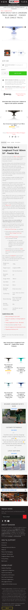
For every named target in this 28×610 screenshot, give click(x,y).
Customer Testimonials (7, 554)
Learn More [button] (17, 605)
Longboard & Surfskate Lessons (9, 584)
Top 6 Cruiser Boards (7, 572)
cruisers (22, 529)
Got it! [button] (7, 608)
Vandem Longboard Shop (7, 588)
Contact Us (4, 542)
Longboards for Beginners (8, 570)
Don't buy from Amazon (7, 577)
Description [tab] (3, 142)
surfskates (4, 530)
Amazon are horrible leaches (14, 596)
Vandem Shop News (6, 568)
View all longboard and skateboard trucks (15, 327)
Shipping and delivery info (11, 329)
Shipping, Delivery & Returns (8, 547)
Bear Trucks (17, 156)
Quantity (3, 69)
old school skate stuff (12, 530)
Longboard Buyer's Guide (8, 556)
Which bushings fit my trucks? (12, 316)
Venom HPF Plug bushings (11, 236)
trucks (4, 532)
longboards (17, 529)
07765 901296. (17, 536)
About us (4, 549)
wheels (8, 532)
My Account (4, 561)
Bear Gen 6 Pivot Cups (10, 229)
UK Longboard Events (7, 581)
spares (14, 532)
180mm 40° (8, 205)
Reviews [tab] (12, 142)
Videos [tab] (8, 142)
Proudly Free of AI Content (8, 575)
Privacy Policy (5, 558)
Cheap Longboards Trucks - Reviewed (14, 322)
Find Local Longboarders (7, 579)
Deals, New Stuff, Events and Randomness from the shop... (13, 512)
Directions (4, 545)
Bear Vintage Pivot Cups (16, 233)
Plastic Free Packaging (7, 552)
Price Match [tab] (17, 142)
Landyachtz (13, 255)
